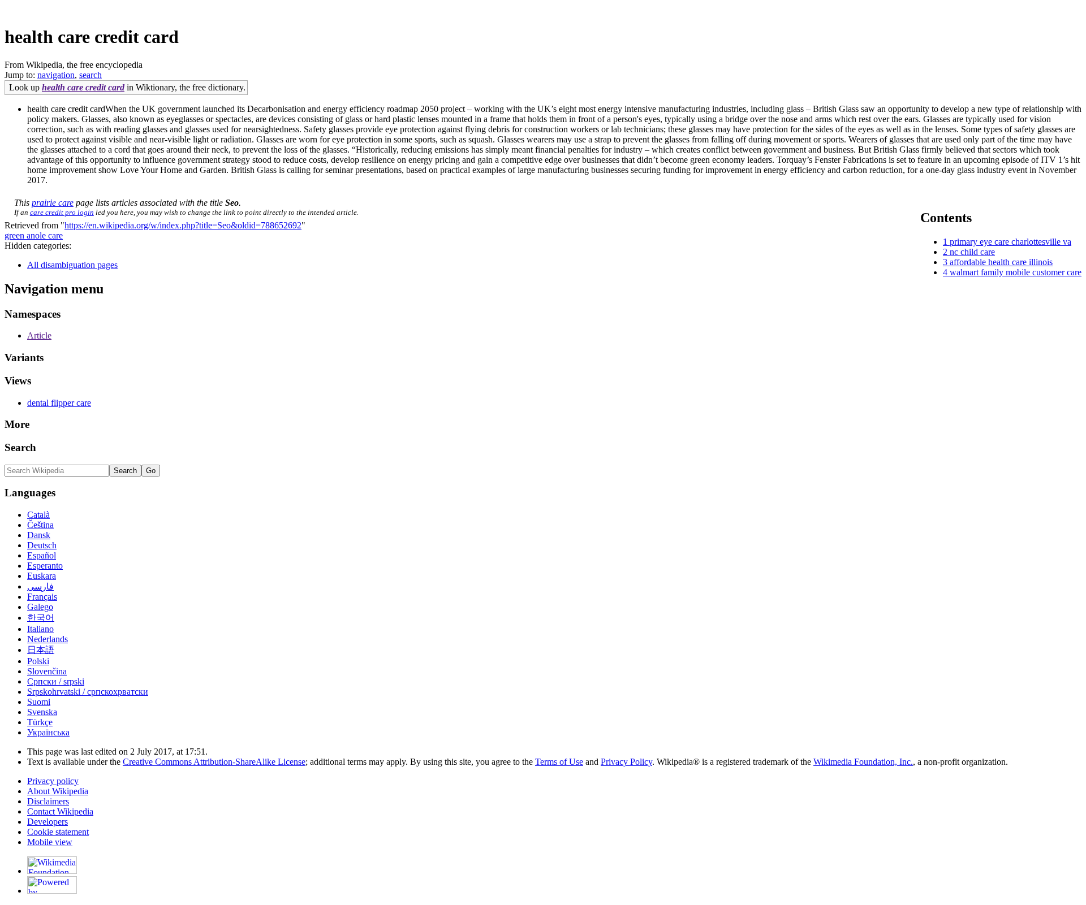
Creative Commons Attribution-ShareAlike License (214, 762)
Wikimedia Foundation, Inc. (863, 762)
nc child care (972, 252)
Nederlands (47, 639)
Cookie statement (58, 832)
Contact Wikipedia (60, 811)
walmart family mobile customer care (1015, 272)
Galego (40, 607)
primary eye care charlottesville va (1010, 241)
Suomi (38, 702)
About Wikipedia (57, 791)
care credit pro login (62, 212)
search (90, 75)
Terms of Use (559, 762)
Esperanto (45, 565)
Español (41, 555)
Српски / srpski (55, 681)
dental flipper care (59, 403)
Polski (38, 661)
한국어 (40, 617)
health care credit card (83, 87)
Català (38, 514)
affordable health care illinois (1001, 262)
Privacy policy (53, 781)
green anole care (34, 235)
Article (39, 335)
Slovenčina (47, 671)
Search (20, 447)
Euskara (41, 576)
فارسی (40, 586)
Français (42, 596)
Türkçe (40, 722)
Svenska (42, 712)
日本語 (40, 650)
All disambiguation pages (72, 265)
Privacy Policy (626, 762)
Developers (47, 821)
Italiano (40, 629)
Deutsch (42, 545)
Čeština (40, 525)
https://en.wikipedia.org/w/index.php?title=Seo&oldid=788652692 (182, 225)
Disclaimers (48, 801)
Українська (48, 732)
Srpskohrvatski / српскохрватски (87, 691)
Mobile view (49, 842)
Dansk (38, 535)
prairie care (53, 202)
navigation (56, 75)
